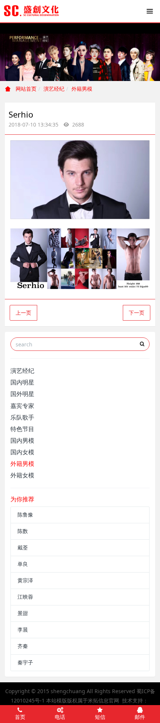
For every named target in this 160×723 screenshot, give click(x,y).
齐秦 (22, 645)
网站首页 (25, 88)
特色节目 (22, 429)
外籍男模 (81, 88)
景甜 (22, 613)
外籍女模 (22, 475)
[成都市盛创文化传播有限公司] (32, 11)
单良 (22, 563)
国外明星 (22, 394)
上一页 (23, 312)
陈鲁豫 (25, 514)
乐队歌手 (22, 417)
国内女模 (22, 452)
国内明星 (22, 382)
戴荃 (22, 547)
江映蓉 (25, 596)
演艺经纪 (54, 88)
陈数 (22, 531)
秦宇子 (25, 662)
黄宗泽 (25, 580)
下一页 (136, 312)
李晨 (22, 629)
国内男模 (22, 440)
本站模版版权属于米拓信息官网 (82, 700)
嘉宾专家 (22, 406)
